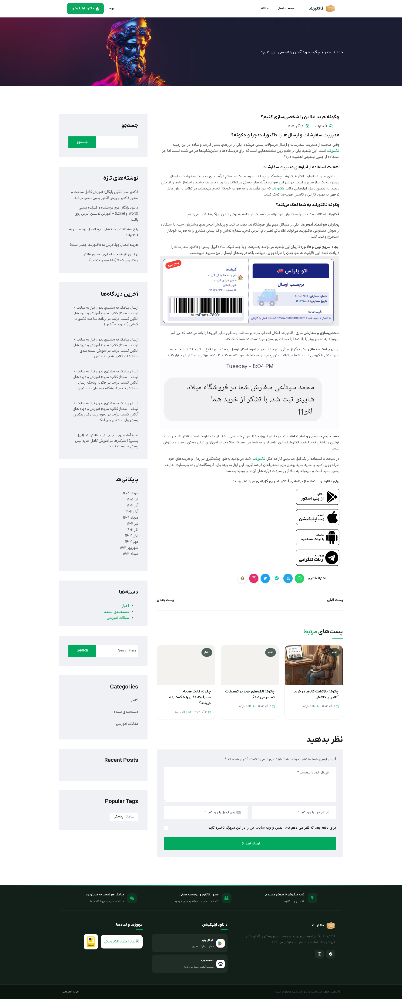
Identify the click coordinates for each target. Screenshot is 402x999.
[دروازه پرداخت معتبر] (90, 941)
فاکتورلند (333, 151)
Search (82, 651)
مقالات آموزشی (118, 618)
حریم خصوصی (70, 991)
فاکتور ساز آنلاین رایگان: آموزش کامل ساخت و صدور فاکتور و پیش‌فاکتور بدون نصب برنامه (104, 195)
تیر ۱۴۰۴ (132, 524)
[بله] (276, 578)
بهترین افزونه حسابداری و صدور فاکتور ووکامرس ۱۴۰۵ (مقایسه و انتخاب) (110, 257)
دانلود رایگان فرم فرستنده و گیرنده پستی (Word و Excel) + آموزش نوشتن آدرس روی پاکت (106, 214)
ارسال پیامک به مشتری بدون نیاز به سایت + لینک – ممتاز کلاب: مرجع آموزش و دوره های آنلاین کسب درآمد (105, 313)
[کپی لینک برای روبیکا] (242, 578)
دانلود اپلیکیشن (83, 8)
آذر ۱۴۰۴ (132, 506)
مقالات (263, 8)
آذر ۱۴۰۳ (132, 530)
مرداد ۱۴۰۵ (130, 493)
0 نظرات (321, 126)
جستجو (129, 125)
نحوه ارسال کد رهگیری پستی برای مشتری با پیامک (106, 417)
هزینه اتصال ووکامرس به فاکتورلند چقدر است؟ (104, 245)
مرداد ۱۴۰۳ (130, 554)
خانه (339, 52)
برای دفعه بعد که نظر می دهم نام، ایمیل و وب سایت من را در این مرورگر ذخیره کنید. (271, 828)
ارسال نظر (253, 844)
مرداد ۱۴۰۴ (130, 518)
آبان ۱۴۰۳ (131, 536)
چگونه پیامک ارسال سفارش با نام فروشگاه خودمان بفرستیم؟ (108, 385)
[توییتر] (265, 578)
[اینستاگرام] (319, 954)
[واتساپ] (299, 578)
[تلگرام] (288, 578)
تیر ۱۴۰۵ (132, 500)
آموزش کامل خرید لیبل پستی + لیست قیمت (106, 443)
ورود (111, 8)
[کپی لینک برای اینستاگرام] (253, 578)
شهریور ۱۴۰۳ (129, 548)
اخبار (328, 52)
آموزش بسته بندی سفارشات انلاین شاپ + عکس (109, 353)
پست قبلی (335, 600)
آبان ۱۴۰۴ (131, 512)
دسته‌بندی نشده (116, 612)
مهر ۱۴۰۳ (131, 542)
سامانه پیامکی (124, 817)
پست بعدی (165, 600)
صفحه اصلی (285, 8)
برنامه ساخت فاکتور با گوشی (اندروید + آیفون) (106, 321)
